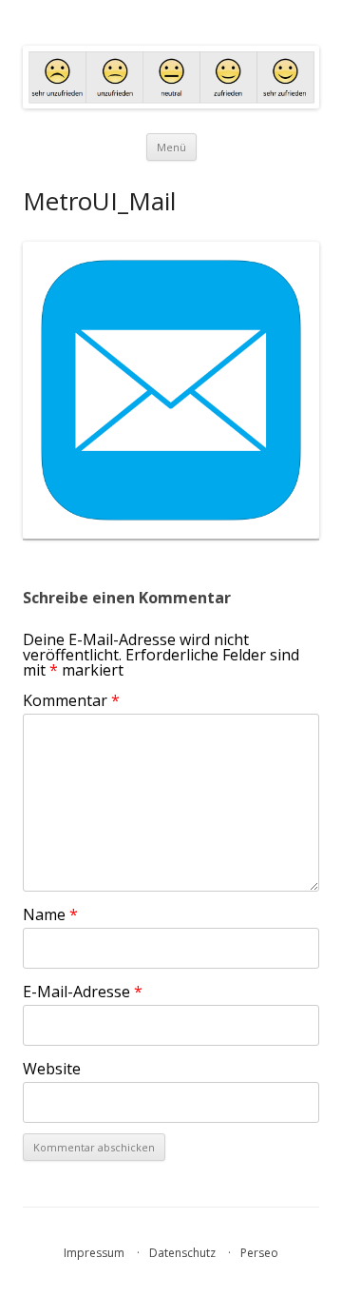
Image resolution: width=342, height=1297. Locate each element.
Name (50, 914)
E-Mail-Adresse (82, 991)
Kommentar (71, 700)
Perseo (259, 1253)
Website (52, 1068)
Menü (171, 147)
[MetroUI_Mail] (171, 390)
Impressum (94, 1253)
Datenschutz (182, 1253)
